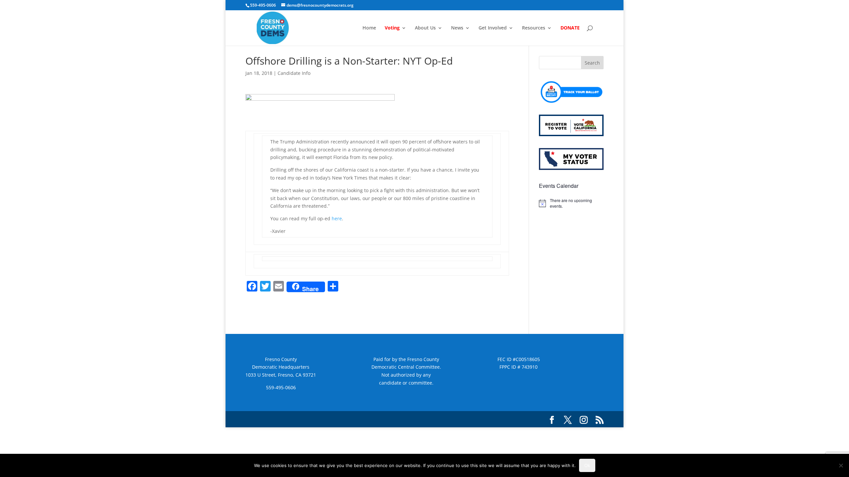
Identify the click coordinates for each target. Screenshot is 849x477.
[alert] (571, 203)
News (457, 28)
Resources (533, 28)
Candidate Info (294, 73)
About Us (425, 28)
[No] (840, 465)
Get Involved (493, 28)
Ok (587, 465)
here (337, 218)
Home (369, 28)
